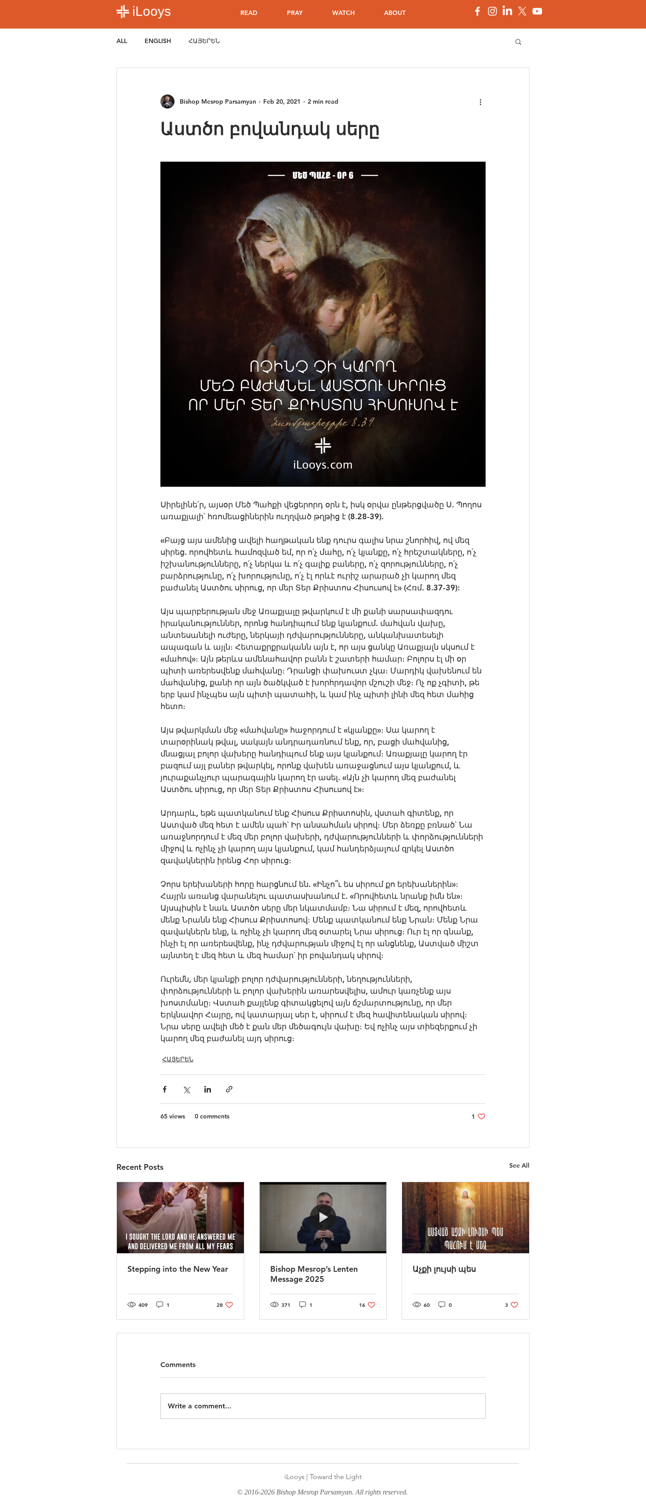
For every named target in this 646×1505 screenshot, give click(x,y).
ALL (121, 41)
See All (519, 1165)
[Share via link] (229, 1089)
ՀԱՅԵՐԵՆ (204, 41)
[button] (518, 41)
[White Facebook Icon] (477, 11)
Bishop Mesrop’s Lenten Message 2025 (314, 1274)
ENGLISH (158, 41)
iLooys (151, 11)
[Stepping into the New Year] (180, 1217)
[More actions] (480, 101)
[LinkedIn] (507, 11)
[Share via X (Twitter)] (186, 1089)
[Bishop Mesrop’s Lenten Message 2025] (323, 1217)
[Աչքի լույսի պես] (465, 1217)
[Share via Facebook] (164, 1089)
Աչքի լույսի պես (444, 1269)
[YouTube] (537, 11)
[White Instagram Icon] (492, 11)
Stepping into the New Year (177, 1269)
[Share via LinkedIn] (207, 1089)
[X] (522, 11)
